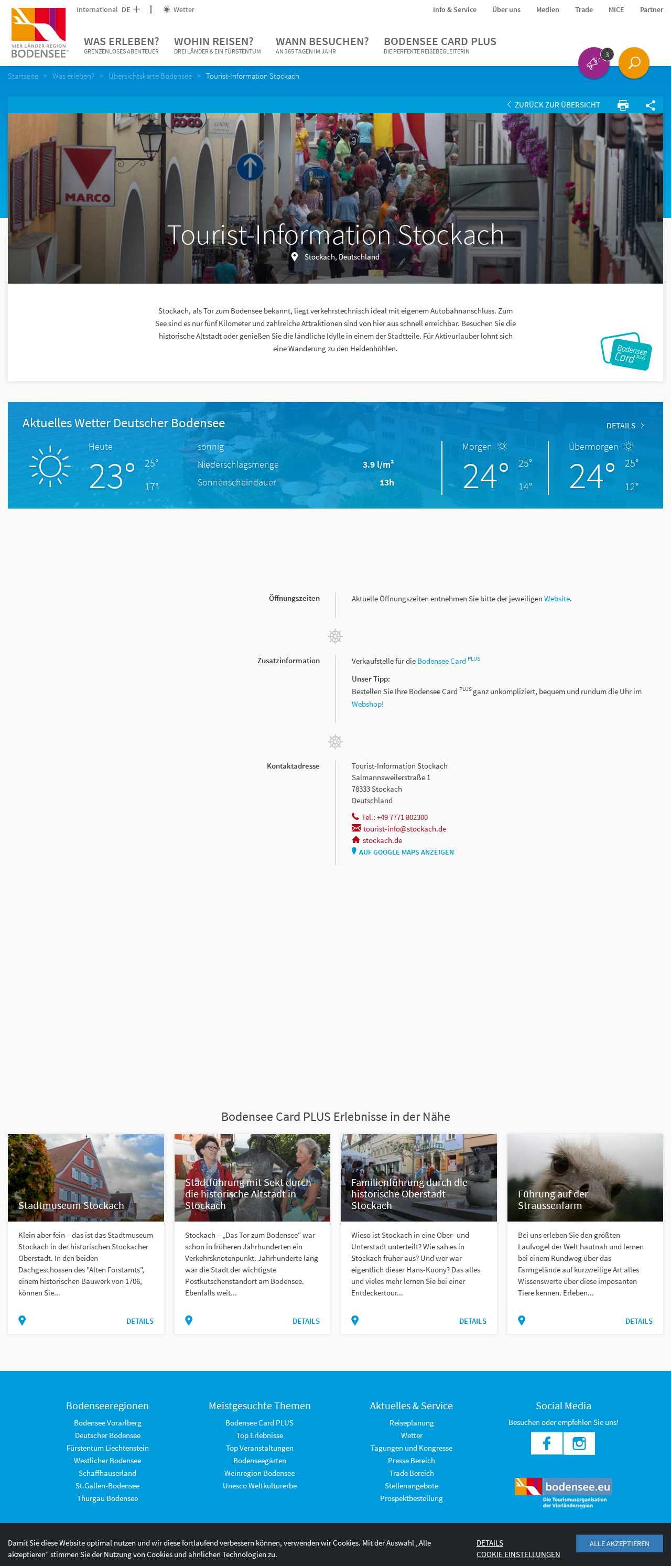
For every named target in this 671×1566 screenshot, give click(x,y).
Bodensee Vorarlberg (108, 1423)
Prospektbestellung (411, 1498)
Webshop (367, 704)
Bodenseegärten (259, 1460)
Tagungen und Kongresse (411, 1448)
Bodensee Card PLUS (440, 44)
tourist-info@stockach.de (404, 829)
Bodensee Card (448, 661)
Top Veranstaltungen (260, 1448)
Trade (584, 9)
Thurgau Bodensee (107, 1498)
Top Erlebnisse (259, 1435)
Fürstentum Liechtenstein (108, 1448)
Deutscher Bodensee (107, 1435)
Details (621, 425)
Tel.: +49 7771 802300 (395, 817)
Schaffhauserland (107, 1473)
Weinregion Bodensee (259, 1473)
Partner (651, 9)
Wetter (183, 9)
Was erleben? (121, 44)
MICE (616, 9)
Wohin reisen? (217, 44)
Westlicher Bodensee (107, 1460)
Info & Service (455, 9)
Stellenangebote (411, 1486)
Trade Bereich (411, 1473)
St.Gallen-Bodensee (107, 1486)
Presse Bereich (411, 1460)
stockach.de (382, 840)
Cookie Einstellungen (518, 1554)
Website (557, 598)
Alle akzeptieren (620, 1543)
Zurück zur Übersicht (556, 105)
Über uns (506, 9)
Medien (547, 9)
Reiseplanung (411, 1423)
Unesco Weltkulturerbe (260, 1486)
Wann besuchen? (322, 44)
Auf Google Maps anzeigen (406, 852)
